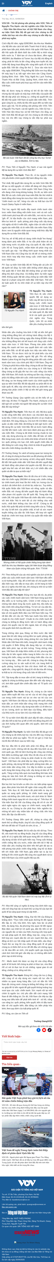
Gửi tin (9, 1057)
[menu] (5, 3)
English (48, 3)
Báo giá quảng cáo (9, 1207)
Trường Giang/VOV (43, 1021)
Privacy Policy (37, 1051)
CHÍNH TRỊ (13, 10)
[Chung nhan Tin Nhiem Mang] (27, 1242)
